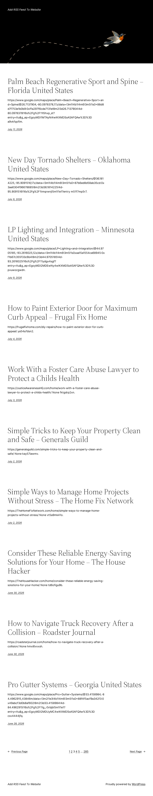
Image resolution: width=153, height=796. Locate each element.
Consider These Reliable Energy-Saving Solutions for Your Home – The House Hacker (69, 561)
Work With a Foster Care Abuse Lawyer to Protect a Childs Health (73, 374)
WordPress (138, 784)
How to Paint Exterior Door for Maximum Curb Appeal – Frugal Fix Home (72, 312)
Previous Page (17, 751)
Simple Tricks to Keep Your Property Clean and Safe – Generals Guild (74, 435)
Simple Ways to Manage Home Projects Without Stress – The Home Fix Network (71, 496)
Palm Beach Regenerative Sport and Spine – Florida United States (75, 86)
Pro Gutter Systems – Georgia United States (75, 684)
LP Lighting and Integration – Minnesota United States (71, 234)
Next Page (137, 751)
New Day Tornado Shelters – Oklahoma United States (69, 164)
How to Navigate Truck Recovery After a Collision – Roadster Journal (71, 628)
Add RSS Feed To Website (24, 9)
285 (86, 751)
